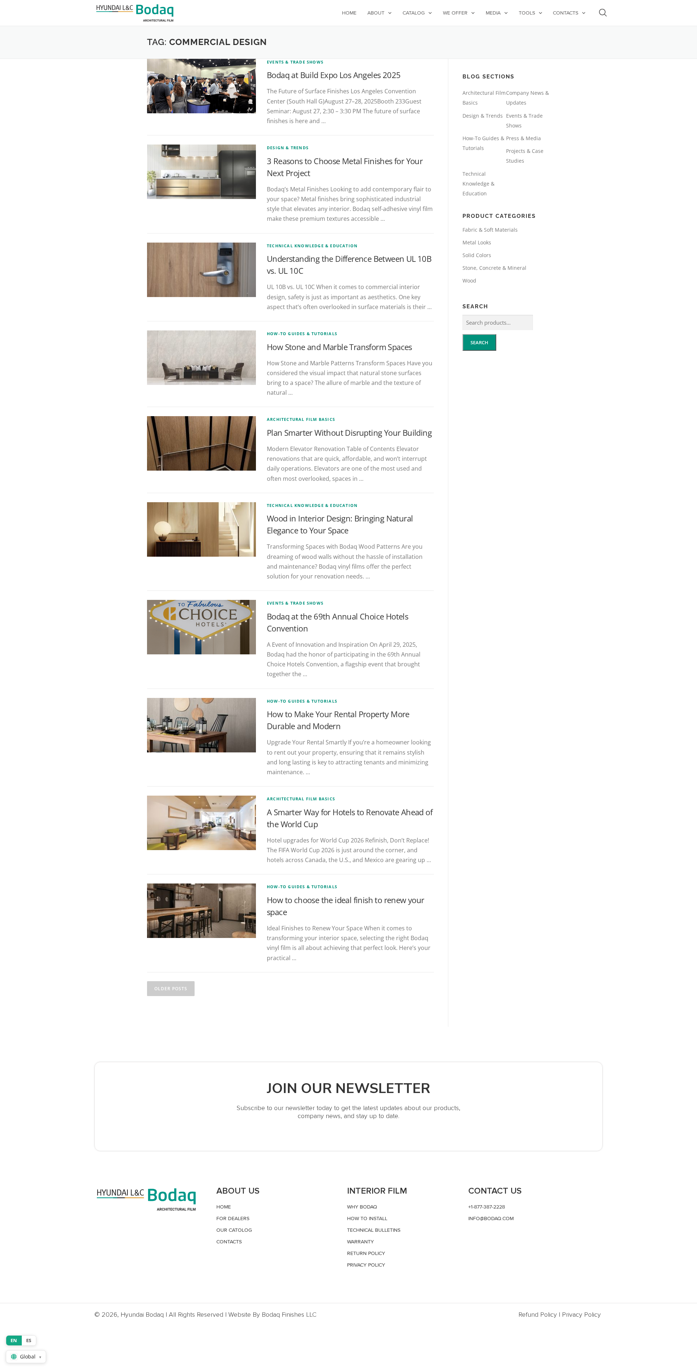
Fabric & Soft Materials (490, 229)
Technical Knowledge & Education (312, 245)
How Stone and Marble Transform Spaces (339, 346)
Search (479, 342)
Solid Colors (476, 255)
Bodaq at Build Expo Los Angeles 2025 (333, 74)
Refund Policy (537, 1315)
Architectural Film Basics (301, 419)
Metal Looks (476, 242)
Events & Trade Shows (295, 62)
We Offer (455, 13)
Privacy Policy (581, 1315)
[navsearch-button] (603, 13)
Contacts (565, 13)
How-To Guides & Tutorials (302, 333)
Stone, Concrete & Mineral (494, 267)
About (375, 13)
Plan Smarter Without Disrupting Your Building (349, 432)
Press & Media (523, 138)
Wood (469, 280)
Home (349, 13)
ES (29, 1340)
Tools (527, 13)
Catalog (414, 13)
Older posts (170, 989)
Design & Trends (288, 147)
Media (493, 13)
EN (14, 1340)
